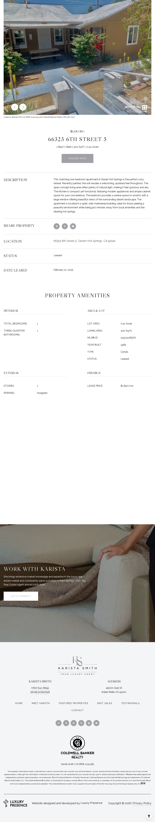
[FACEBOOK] (66, 723)
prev (14, 107)
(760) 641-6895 (40, 688)
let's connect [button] (21, 596)
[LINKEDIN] (74, 723)
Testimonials (130, 703)
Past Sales (104, 703)
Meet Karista (41, 703)
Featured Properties (73, 703)
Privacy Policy (142, 803)
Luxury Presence (91, 802)
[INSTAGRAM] (59, 723)
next (22, 107)
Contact (77, 710)
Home (19, 703)
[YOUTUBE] (96, 723)
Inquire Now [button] (77, 158)
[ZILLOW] (89, 723)
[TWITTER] (81, 723)
